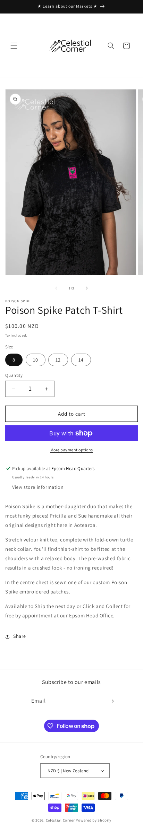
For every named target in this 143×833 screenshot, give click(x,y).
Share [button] (19, 636)
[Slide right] (86, 288)
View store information (38, 487)
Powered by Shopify (93, 820)
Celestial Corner (61, 820)
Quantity (14, 375)
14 (81, 360)
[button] (14, 45)
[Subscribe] (111, 701)
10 (35, 360)
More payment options (71, 449)
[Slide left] (56, 288)
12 (58, 360)
